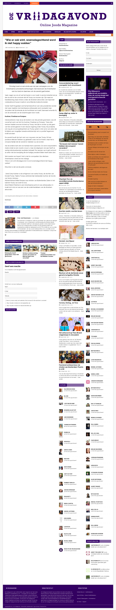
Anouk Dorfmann (96, 272)
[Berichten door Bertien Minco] (88, 354)
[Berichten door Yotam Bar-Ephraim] (88, 474)
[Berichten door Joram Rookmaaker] (88, 383)
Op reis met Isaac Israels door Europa (97, 172)
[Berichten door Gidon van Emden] (88, 398)
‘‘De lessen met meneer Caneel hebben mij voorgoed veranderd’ (71, 146)
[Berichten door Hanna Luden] (88, 376)
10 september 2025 (64, 305)
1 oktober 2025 (63, 243)
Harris (10, 211)
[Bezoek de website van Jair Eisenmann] (5, 235)
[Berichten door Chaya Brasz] (88, 444)
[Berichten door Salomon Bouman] (61, 391)
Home (6, 32)
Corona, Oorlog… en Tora (68, 303)
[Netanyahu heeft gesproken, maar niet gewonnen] (13, 248)
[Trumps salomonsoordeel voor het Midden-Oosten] (48, 248)
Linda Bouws (95, 243)
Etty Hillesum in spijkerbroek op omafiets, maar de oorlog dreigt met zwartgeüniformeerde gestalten (98, 95)
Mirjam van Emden (96, 449)
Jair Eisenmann (21, 47)
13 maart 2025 (63, 371)
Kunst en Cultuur (33, 32)
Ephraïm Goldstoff (70, 410)
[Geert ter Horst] (88, 554)
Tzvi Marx (94, 336)
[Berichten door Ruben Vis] (61, 436)
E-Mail (6, 291)
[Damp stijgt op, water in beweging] (71, 105)
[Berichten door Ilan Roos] (61, 529)
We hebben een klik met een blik (96, 151)
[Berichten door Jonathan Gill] (88, 260)
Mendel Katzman (96, 367)
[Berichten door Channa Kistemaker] (61, 427)
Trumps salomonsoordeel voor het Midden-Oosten (47, 254)
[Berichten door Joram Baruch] (88, 331)
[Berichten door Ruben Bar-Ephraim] (88, 534)
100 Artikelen (35, 218)
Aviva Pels (67, 441)
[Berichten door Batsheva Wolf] (88, 390)
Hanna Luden (95, 374)
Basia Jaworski (95, 288)
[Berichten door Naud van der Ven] (88, 283)
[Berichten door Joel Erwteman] (88, 252)
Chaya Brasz (95, 440)
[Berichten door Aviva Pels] (61, 445)
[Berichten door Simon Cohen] (61, 453)
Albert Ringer (95, 486)
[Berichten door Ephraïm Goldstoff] (61, 412)
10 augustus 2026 (64, 150)
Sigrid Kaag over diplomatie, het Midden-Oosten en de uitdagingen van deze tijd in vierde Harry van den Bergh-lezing (98, 138)
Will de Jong (95, 433)
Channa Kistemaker (70, 424)
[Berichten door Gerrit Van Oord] (88, 267)
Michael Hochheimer (97, 309)
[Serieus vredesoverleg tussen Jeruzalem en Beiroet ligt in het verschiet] (31, 248)
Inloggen (26, 3)
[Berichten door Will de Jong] (88, 435)
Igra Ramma (67, 518)
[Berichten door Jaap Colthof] (61, 477)
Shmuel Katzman (69, 511)
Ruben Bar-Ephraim (97, 533)
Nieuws (20, 32)
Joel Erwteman (96, 250)
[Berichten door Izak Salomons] (88, 346)
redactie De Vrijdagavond (72, 549)
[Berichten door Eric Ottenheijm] (88, 405)
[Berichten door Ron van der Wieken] (88, 324)
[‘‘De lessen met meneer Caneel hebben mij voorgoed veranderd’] (71, 135)
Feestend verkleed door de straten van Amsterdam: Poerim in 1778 (71, 367)
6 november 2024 (11, 47)
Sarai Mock (94, 465)
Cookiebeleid (17, 3)
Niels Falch (94, 509)
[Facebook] (111, 3)
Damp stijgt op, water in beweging (96, 154)
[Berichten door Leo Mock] (88, 304)
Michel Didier (68, 541)
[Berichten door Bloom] (61, 398)
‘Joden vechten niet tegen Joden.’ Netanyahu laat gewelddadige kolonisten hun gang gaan (98, 163)
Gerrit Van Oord (96, 265)
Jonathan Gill (95, 257)
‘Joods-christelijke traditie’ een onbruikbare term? (100, 554)
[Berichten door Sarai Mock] (88, 467)
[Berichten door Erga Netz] (61, 498)
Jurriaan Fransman (97, 457)
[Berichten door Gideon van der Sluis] (88, 296)
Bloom (66, 396)
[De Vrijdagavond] (58, 29)
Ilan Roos (67, 526)
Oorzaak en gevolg (93, 179)
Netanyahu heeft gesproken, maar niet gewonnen (12, 254)
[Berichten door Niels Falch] (88, 511)
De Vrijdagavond (33, 593)
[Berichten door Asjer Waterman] (88, 481)
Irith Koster (95, 494)
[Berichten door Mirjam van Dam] (88, 316)
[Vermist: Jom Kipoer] (71, 232)
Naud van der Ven (96, 281)
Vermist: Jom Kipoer (66, 241)
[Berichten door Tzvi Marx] (88, 338)
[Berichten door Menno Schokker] (88, 419)
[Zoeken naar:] (103, 34)
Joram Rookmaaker (97, 381)
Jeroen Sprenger (69, 490)
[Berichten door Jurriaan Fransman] (88, 460)
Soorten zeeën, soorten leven (70, 211)
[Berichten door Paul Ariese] (88, 528)
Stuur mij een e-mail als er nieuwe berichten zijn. (19, 305)
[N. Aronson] (88, 571)
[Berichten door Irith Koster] (88, 497)
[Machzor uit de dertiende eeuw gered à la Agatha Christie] (71, 264)
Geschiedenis (47, 32)
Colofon (83, 32)
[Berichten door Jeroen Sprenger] (61, 491)
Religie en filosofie (70, 32)
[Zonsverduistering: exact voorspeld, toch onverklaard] (71, 74)
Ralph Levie (67, 534)
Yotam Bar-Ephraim (97, 472)
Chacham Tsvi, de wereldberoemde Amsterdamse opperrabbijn (71, 181)
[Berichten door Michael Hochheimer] (88, 311)
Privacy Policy (7, 3)
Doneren (34, 3)
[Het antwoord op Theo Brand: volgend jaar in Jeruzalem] (71, 324)
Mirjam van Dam (95, 316)
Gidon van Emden (96, 395)
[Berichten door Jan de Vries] (88, 412)
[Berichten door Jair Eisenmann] (61, 419)
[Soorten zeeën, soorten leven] (71, 203)
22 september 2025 (64, 277)
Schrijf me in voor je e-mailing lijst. (13, 284)
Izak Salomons (95, 343)
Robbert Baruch (69, 482)
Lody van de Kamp (69, 403)
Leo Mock (94, 301)
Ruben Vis (67, 432)
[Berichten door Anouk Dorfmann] (88, 276)
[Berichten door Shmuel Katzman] (61, 513)
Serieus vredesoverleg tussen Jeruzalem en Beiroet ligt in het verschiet (30, 255)
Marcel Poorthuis (97, 502)
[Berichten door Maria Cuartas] (61, 506)
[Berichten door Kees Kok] (61, 462)
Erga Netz (67, 496)
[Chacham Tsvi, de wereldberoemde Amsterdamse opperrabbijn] (71, 169)
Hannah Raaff (95, 516)
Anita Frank (67, 467)
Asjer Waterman (96, 479)
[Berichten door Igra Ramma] (61, 521)
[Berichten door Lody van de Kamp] (61, 404)
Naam (6, 286)
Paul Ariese (94, 525)
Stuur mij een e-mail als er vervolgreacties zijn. (18, 303)
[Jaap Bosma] (88, 547)
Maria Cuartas (68, 503)
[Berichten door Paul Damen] (88, 428)
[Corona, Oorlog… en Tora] (71, 295)
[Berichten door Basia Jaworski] (88, 289)
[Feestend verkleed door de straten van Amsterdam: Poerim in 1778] (71, 357)
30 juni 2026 (63, 185)
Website (7, 296)
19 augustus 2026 (64, 117)
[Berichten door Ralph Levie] (61, 536)
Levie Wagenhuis (96, 359)
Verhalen (58, 32)
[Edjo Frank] (88, 562)
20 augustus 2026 (64, 87)
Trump (17, 211)
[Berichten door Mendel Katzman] (88, 369)
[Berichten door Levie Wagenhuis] (88, 362)
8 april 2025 (63, 337)
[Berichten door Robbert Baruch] (61, 484)
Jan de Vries (94, 410)
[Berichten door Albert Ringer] (88, 489)
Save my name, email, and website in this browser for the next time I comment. (26, 300)
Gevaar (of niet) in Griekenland (96, 186)
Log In (91, 32)
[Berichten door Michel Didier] (61, 544)
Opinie (13, 32)
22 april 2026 (63, 213)
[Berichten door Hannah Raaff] (88, 520)
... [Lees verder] (67, 95)
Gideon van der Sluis (97, 294)
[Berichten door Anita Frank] (61, 469)
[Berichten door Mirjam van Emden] (88, 452)
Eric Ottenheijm (96, 403)
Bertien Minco (95, 350)
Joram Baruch (95, 329)
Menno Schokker (96, 417)
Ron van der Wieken (97, 322)
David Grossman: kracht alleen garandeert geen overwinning (100, 562)
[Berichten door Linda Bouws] (88, 245)
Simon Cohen (68, 449)
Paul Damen (94, 424)
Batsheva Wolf (95, 388)
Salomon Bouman (69, 389)
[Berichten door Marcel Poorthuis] (88, 504)
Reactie (7, 272)
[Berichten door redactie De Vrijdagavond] (61, 551)
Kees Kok (66, 458)
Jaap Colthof (68, 474)
